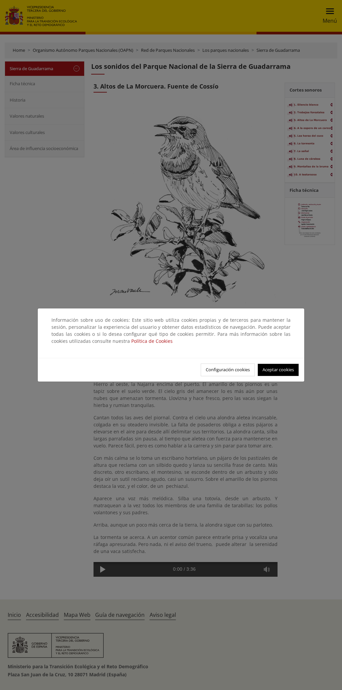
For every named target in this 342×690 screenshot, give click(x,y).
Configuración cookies (228, 370)
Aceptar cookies (278, 370)
